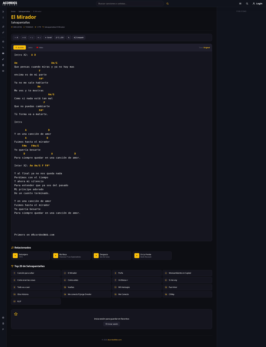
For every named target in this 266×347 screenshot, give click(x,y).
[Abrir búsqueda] (247, 3)
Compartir (80, 37)
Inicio (13, 11)
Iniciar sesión (112, 324)
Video (41, 47)
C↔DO (61, 37)
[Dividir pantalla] (3, 70)
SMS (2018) (17, 27)
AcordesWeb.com (115, 340)
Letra (30, 47)
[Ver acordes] (3, 65)
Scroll (49, 37)
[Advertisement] (241, 60)
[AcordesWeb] (13, 3)
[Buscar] (167, 3)
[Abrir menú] (240, 3)
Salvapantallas (24, 11)
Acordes (21, 47)
